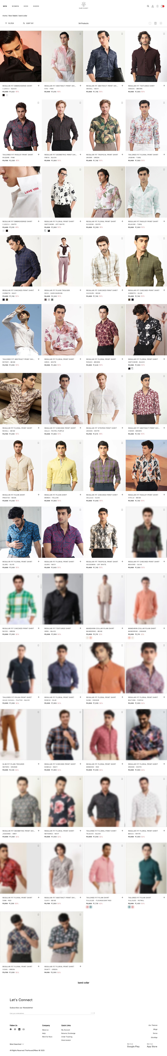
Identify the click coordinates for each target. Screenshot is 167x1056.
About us (45, 1030)
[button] (38, 34)
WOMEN (15, 6)
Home (5, 16)
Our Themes (152, 1025)
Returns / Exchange (68, 1033)
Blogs (155, 1029)
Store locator (66, 1040)
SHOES (36, 6)
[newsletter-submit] (93, 1013)
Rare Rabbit (13, 16)
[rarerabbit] (83, 5)
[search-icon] (148, 6)
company (46, 1025)
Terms (155, 1033)
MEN (5, 6)
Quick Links (66, 1025)
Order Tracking (66, 1037)
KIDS (26, 6)
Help (43, 1033)
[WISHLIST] (157, 6)
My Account (65, 1030)
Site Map (154, 1037)
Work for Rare (47, 1037)
